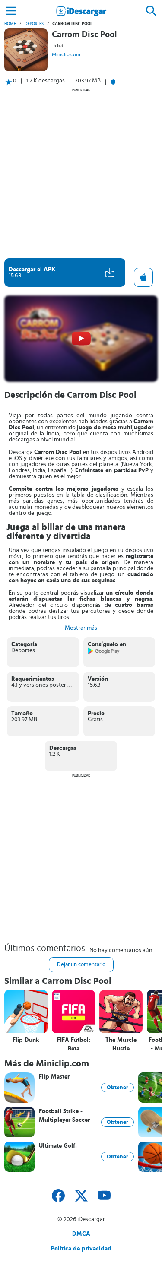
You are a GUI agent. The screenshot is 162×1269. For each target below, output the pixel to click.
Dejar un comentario (81, 965)
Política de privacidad (81, 1249)
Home (10, 24)
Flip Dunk (26, 1040)
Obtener (117, 1088)
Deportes (34, 24)
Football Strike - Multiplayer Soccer (64, 1115)
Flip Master (54, 1077)
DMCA (81, 1234)
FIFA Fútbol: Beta (73, 1044)
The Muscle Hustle (121, 1044)
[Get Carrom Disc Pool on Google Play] (104, 653)
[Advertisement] (81, 173)
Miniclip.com (66, 54)
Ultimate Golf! (58, 1146)
